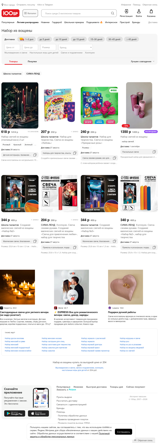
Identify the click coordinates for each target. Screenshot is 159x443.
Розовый (6, 144)
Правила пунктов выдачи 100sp (74, 422)
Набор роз (124, 341)
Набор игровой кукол (90, 347)
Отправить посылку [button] (26, 4)
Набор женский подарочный (17, 347)
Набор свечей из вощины (134, 136)
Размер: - (86, 147)
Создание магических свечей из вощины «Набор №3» (97, 228)
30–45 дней (114, 39)
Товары (13, 61)
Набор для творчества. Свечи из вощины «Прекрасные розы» (97, 139)
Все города (9, 4)
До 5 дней (45, 39)
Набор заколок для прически (54, 347)
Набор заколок (48, 350)
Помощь (61, 411)
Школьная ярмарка (74, 22)
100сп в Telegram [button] (45, 4)
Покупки (32, 61)
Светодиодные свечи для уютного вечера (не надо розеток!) (24, 313)
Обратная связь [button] (150, 4)
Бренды (136, 22)
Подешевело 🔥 (94, 22)
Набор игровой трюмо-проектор (95, 350)
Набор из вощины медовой (132, 347)
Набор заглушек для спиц (53, 341)
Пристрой (125, 22)
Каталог (32, 13)
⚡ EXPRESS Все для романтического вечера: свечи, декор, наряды (76, 313)
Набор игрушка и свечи (130, 338)
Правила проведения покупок (73, 419)
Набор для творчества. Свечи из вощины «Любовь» (57, 139)
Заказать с (66, 389)
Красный (17, 144)
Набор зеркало (88, 341)
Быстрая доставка (96, 386)
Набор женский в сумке (15, 341)
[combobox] (76, 47)
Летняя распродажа (28, 22)
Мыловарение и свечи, (65, 367)
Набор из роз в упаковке (130, 344)
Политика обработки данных (72, 415)
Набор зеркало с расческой (93, 338)
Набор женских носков (51, 338)
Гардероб (57, 22)
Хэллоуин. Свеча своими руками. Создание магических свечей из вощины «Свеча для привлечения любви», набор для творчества (59, 231)
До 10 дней (61, 39)
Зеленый (28, 144)
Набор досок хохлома (14, 338)
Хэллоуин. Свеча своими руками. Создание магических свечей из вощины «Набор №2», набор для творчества (137, 231)
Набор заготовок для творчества (56, 344)
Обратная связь (145, 440)
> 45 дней (131, 39)
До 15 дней (78, 39)
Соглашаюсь (123, 431)
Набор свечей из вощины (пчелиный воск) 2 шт (14, 138)
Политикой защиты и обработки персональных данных (70, 435)
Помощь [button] (137, 4)
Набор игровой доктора (91, 344)
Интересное (111, 22)
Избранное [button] (126, 4)
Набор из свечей (127, 350)
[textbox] (76, 47)
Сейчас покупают (135, 386)
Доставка (152, 22)
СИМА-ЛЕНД (33, 73)
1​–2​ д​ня (29, 39)
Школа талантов (12, 73)
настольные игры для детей (74, 370)
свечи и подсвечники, (85, 367)
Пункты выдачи (64, 396)
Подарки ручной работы (122, 312)
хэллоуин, (99, 367)
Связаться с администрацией (71, 404)
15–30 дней (96, 39)
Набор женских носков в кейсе (18, 350)
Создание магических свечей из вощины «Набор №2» (17, 228)
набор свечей (128, 141)
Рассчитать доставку (67, 400)
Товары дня (116, 386)
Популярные (8, 22)
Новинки (45, 22)
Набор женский (11, 344)
